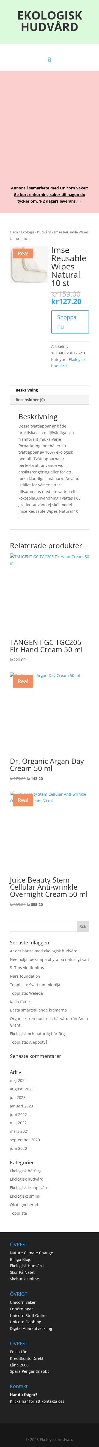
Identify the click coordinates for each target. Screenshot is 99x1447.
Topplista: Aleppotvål (29, 1042)
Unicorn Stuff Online (29, 1315)
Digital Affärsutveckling (31, 1328)
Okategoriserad (24, 1204)
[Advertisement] (49, 124)
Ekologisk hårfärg (26, 1170)
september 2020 (25, 1139)
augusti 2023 (22, 1089)
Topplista (18, 1213)
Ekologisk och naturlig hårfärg (37, 1033)
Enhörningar (21, 1308)
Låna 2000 (19, 1365)
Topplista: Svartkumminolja (35, 984)
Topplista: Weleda (26, 993)
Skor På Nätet (22, 1272)
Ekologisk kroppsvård (29, 1187)
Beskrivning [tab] (27, 390)
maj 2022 (18, 1122)
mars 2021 (19, 1131)
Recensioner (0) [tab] (30, 399)
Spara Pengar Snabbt (29, 1371)
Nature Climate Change (31, 1252)
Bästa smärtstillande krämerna (38, 1010)
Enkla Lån (19, 1351)
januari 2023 (21, 1106)
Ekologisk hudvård (36, 232)
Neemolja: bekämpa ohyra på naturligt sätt (49, 959)
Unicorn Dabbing (25, 1321)
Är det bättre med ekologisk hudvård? (44, 950)
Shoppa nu (66, 321)
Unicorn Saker (23, 1302)
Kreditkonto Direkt (26, 1358)
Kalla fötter (20, 1001)
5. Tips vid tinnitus (27, 967)
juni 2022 (18, 1114)
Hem (14, 232)
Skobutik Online (24, 1278)
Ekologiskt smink (25, 1196)
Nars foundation (25, 976)
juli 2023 (18, 1097)
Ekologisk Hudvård (27, 1265)
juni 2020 (18, 1148)
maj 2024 (18, 1080)
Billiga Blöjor (21, 1259)
